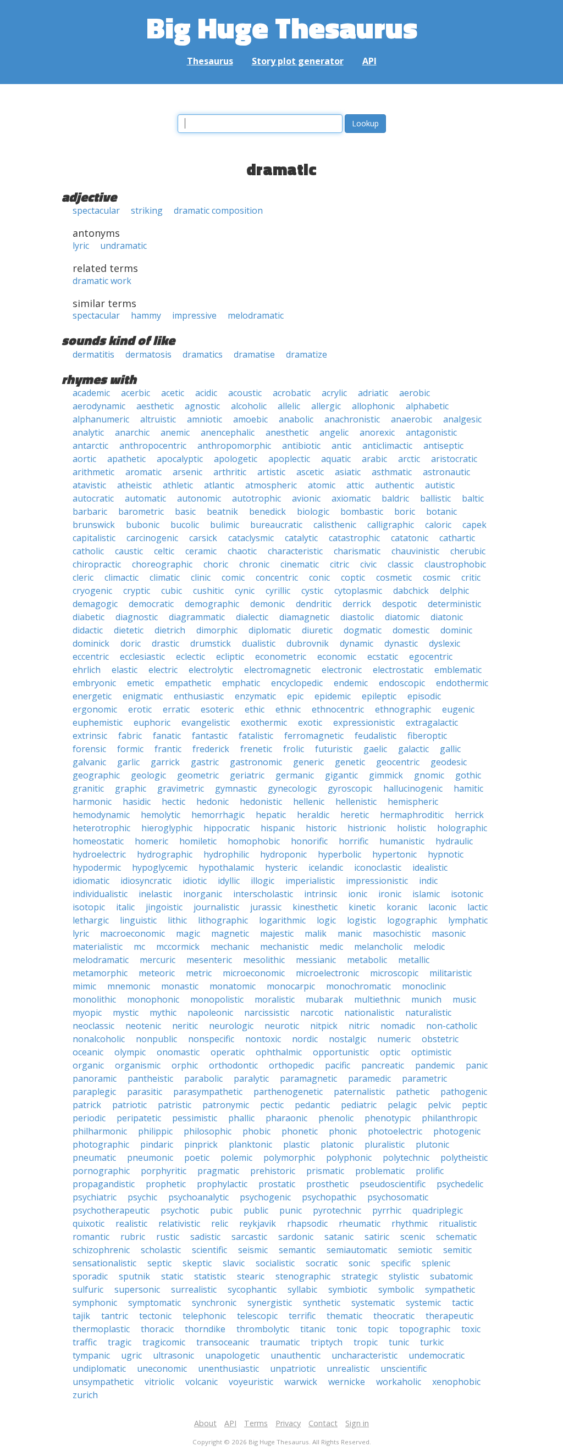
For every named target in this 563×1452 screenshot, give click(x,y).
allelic (289, 406)
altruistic (158, 419)
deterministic (454, 604)
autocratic (93, 498)
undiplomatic (99, 1368)
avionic (306, 498)
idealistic (430, 867)
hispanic (278, 828)
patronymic (225, 1105)
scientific (209, 1250)
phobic (256, 1131)
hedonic (212, 801)
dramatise (254, 354)
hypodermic (97, 867)
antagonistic (431, 432)
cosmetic (394, 577)
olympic (130, 1052)
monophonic (153, 999)
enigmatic (143, 696)
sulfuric (88, 1289)
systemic (423, 1303)
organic (88, 1065)
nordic (305, 1039)
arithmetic (93, 472)
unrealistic (348, 1368)
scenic (412, 1237)
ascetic (310, 472)
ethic (254, 709)
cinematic (299, 564)
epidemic (332, 696)
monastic (179, 986)
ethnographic (403, 709)
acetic (172, 393)
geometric (198, 775)
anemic (175, 432)
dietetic (128, 630)
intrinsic (320, 894)
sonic (359, 1263)
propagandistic (104, 1184)
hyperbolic (339, 854)
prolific (430, 1171)
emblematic (458, 670)
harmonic (92, 801)
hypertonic (394, 854)
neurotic (281, 1026)
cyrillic (278, 591)
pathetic (412, 1092)
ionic (357, 894)
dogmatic (363, 630)
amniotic (204, 419)
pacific (337, 1065)
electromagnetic (277, 670)
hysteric (281, 867)
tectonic (155, 1316)
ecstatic (382, 656)
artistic (271, 472)
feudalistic (375, 736)
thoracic (157, 1329)
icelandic (325, 867)
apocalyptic (180, 459)
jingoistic (164, 907)
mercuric (157, 960)
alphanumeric (101, 419)
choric (215, 564)
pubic (221, 1210)
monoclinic (424, 986)
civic (368, 564)
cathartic (457, 538)
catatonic (409, 538)
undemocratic (437, 1355)
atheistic (134, 485)
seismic (253, 1250)
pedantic (312, 1105)
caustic (129, 551)
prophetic (166, 1184)
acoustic (245, 393)
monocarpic (291, 986)
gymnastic (236, 788)
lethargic (91, 920)
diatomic (402, 617)
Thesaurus (210, 61)
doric (130, 643)
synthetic (321, 1303)
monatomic (232, 986)
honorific (309, 841)
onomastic (178, 1052)
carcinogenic (152, 538)
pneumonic (150, 1157)
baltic (473, 498)
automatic (145, 498)
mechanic (230, 947)
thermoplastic (101, 1329)
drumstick (210, 643)
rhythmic (409, 1223)
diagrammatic (197, 617)
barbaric (90, 511)
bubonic (142, 525)
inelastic (155, 894)
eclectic (190, 656)
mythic (163, 1012)
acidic (206, 393)
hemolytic (160, 815)
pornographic (101, 1171)
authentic (394, 485)
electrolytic (211, 670)
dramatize (306, 354)
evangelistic (205, 722)
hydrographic (164, 854)
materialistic (98, 947)
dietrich (169, 630)
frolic (293, 749)
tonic (346, 1329)
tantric (114, 1316)
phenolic (336, 1118)
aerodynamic (99, 406)
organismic (138, 1065)
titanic (312, 1329)
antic (341, 446)
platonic (337, 1144)
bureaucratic (276, 525)
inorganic (202, 894)
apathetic (126, 459)
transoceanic (222, 1342)
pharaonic (286, 1118)
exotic (310, 722)
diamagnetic (304, 617)
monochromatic (358, 986)
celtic (164, 551)
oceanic (88, 1052)
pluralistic (385, 1144)
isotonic (467, 894)
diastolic (357, 617)
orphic (185, 1065)
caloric (438, 525)
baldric (395, 498)
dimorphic (217, 630)
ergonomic (95, 709)
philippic (155, 1131)
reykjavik (257, 1223)
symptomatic (154, 1303)
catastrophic (354, 538)
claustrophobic (455, 564)
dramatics (203, 354)
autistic (440, 485)
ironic (389, 894)
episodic (424, 696)
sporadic (90, 1276)
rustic (167, 1237)
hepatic (271, 815)
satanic (339, 1237)
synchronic (214, 1303)
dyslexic (444, 643)
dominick (91, 643)
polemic (236, 1157)
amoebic (250, 419)
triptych (327, 1342)
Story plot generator (298, 61)
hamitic (468, 788)
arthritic (229, 472)
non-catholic (451, 1026)
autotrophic (256, 498)
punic (290, 1210)
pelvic (439, 1105)
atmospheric (271, 485)
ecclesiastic (142, 656)
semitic (457, 1250)
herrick (469, 815)
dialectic (252, 617)
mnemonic (128, 986)
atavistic (89, 485)
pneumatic (94, 1157)
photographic (101, 1144)
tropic (366, 1342)
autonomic (199, 498)
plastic (296, 1144)
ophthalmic (279, 1052)
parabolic (203, 1078)
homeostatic (98, 841)
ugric (131, 1355)
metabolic (367, 960)
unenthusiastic (228, 1368)
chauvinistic (415, 551)
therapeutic (449, 1316)
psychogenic (265, 1197)
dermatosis (148, 354)
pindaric (156, 1144)
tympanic (91, 1355)
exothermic (264, 722)
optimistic (431, 1052)
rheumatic (359, 1223)
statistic (210, 1276)
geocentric (398, 762)
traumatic (280, 1342)
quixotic (88, 1223)
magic (188, 933)
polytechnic (406, 1157)
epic (295, 696)
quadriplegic (437, 1210)
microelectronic (327, 973)
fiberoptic (427, 736)
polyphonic (349, 1157)
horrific (353, 841)
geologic (148, 775)
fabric (130, 736)
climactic (121, 577)
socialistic (275, 1263)
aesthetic (155, 406)
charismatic (357, 551)
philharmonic (100, 1131)
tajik (81, 1316)
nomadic (397, 1026)
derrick (357, 604)
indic (428, 881)
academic (91, 393)
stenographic (302, 1276)
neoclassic (93, 1026)
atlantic (219, 485)
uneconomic (162, 1368)
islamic (426, 894)
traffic (85, 1342)
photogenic (457, 1131)
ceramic (201, 551)
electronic (342, 670)
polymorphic (289, 1157)
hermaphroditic (412, 815)
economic (336, 656)
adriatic (373, 393)
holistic (411, 828)
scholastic (161, 1250)
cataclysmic (251, 538)
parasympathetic (207, 1092)
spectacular (96, 210)
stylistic (404, 1276)
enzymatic (255, 696)
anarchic (132, 432)
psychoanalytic (198, 1197)
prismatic (325, 1171)
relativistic (179, 1223)
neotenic (143, 1026)
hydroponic (283, 854)
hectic (173, 801)
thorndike (205, 1329)
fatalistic (256, 736)
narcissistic (266, 1012)
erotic (140, 709)
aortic (84, 459)
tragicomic (163, 1342)
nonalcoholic (99, 1039)
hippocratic (226, 828)
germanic (294, 775)
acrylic (334, 393)
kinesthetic (315, 907)
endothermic (462, 683)
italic (125, 907)
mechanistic (284, 947)
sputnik (134, 1276)
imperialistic (310, 881)
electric (163, 670)
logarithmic (282, 920)
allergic (326, 406)
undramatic (123, 246)
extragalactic (432, 722)
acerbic (135, 393)
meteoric (157, 973)
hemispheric (413, 801)
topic (378, 1329)
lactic (477, 907)
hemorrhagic (218, 815)
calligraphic (390, 525)
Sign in (357, 1423)
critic (471, 577)
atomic (321, 485)
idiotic (195, 881)
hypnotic (445, 854)
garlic (128, 762)
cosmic (436, 577)
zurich (85, 1395)
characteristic (295, 551)
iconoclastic (377, 867)
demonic (267, 604)
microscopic (394, 973)
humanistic (401, 841)
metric (199, 973)
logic (326, 920)
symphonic (95, 1303)
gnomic (429, 775)
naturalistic (428, 1012)
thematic (344, 1316)
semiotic (415, 1250)
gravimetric (180, 788)
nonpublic (156, 1039)
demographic (212, 604)
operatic (228, 1052)
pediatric (359, 1105)
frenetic (256, 749)
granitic (88, 788)
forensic (89, 749)
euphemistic (98, 722)
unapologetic (232, 1355)
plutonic (432, 1144)
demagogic (95, 604)
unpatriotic (293, 1368)
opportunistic (341, 1052)
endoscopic (402, 683)
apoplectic (289, 459)
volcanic (201, 1382)
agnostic (202, 406)
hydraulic (454, 841)
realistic (131, 1223)
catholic (88, 551)
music (464, 999)
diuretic (317, 630)
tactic (462, 1303)
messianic (316, 960)
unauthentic (296, 1355)
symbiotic (347, 1289)
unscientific (403, 1368)
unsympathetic (103, 1382)
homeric (151, 841)
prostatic (276, 1184)
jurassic (266, 907)
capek (474, 525)
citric (339, 564)
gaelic (375, 749)
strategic (359, 1276)
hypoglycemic (159, 867)
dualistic (258, 643)
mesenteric (209, 960)
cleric (83, 577)
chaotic (242, 551)
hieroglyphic (166, 828)
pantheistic (150, 1078)
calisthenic (334, 525)
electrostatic (398, 670)
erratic (176, 709)
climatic (165, 577)
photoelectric (395, 1131)
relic (219, 1223)
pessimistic (194, 1118)
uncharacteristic (365, 1355)
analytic (88, 432)
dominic (456, 630)
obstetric (440, 1039)
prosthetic (327, 1184)
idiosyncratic (146, 881)
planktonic (250, 1144)
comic (233, 577)
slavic (234, 1263)
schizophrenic (101, 1250)
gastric (205, 762)
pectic (272, 1105)
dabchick (411, 591)
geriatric (247, 775)
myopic (87, 1012)
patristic (174, 1105)
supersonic (137, 1289)
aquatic (336, 459)
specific (396, 1263)
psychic (142, 1197)
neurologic (231, 1026)
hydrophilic (226, 854)
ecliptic (230, 656)
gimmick (386, 775)
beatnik (222, 511)
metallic (413, 960)
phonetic (300, 1131)
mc (139, 947)
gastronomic (256, 762)
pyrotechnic (337, 1210)
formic (130, 749)
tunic (399, 1342)
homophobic (254, 841)
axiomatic (351, 498)
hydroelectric (99, 854)
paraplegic (94, 1092)
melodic (429, 947)
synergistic (269, 1303)
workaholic (398, 1382)
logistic (361, 920)
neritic (185, 1026)
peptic (474, 1105)
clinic (201, 577)
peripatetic (139, 1118)
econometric (280, 656)
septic (159, 1263)
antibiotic (301, 446)
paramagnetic (308, 1078)
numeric (394, 1039)
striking (147, 210)
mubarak (324, 999)
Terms (256, 1423)
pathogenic (463, 1092)
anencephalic (228, 432)
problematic (380, 1171)
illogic (262, 881)
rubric (132, 1237)
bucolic (184, 525)
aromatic (143, 472)
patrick (87, 1105)
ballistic (435, 498)
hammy (146, 315)
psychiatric (95, 1197)
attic (355, 485)
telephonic (204, 1316)
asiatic (348, 472)
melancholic (378, 947)
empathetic (188, 683)
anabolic (296, 419)
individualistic (100, 894)
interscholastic (263, 894)
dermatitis (93, 354)
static (172, 1276)
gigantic (341, 775)
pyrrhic (386, 1210)
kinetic (362, 907)
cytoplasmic (358, 591)
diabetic (88, 617)
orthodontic (233, 1065)
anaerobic (411, 419)
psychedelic (460, 1184)
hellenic (308, 801)
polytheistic (464, 1157)
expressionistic (364, 722)
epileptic (379, 696)
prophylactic (222, 1184)
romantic (91, 1237)
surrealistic (194, 1289)
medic (331, 947)
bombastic (361, 511)
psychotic (180, 1210)
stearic (250, 1276)
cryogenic (92, 591)
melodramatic (256, 315)
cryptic (136, 591)
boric (404, 511)
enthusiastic (199, 696)
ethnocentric (338, 709)
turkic (432, 1342)
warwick (300, 1382)
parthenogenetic (288, 1092)
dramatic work (102, 281)
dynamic (356, 643)
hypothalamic (226, 867)
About (205, 1423)
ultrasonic (173, 1355)
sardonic (295, 1237)
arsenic (187, 472)
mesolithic (264, 960)
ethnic (288, 709)
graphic (130, 788)
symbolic (396, 1289)
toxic (471, 1329)
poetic (196, 1157)
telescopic (257, 1316)
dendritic (314, 604)
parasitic (144, 1092)
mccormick (178, 947)
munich (426, 999)
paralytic (251, 1078)
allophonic (373, 406)
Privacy (288, 1423)
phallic (241, 1118)
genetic (350, 762)
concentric (277, 577)
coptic (353, 577)
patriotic (129, 1105)
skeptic (197, 1263)
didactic (88, 630)
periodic (89, 1118)
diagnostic (136, 617)
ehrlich (87, 670)
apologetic (235, 459)
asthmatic (392, 472)
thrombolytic (262, 1329)
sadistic (205, 1237)
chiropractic (97, 564)
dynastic (401, 643)
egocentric (430, 656)
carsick (203, 538)
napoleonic (210, 1012)
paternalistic (359, 1092)
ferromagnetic (314, 736)
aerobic (414, 393)
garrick (165, 762)
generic (308, 762)
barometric (141, 511)
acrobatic (292, 393)
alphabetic (427, 406)
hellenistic (356, 801)
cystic (312, 591)
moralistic (275, 999)
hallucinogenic (413, 788)
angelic (334, 432)
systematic (373, 1303)
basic (185, 511)
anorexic (377, 432)
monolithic (94, 999)
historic (321, 828)
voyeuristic (251, 1382)
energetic (92, 696)
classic (400, 564)
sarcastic (249, 1237)
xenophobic (456, 1382)
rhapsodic (307, 1223)
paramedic (369, 1078)
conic (319, 577)
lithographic (223, 920)
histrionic (366, 828)
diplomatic (270, 630)
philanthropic (449, 1118)
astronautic (446, 472)
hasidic (137, 801)
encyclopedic (297, 683)
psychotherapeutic (111, 1210)
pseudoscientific (393, 1184)
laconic (442, 907)
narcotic (316, 1012)
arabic (374, 459)
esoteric (217, 709)
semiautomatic (357, 1250)
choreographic (162, 564)
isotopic (89, 907)
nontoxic (263, 1039)
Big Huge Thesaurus (281, 27)
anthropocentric (152, 446)
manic (350, 933)
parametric (424, 1078)
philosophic (207, 1131)
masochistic (397, 933)
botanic (441, 511)
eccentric (91, 656)
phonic (343, 1131)
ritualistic (458, 1223)
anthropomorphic (234, 446)
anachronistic (352, 419)
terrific (302, 1316)
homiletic (198, 841)
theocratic (394, 1316)
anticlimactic (387, 446)
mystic (126, 1012)
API (369, 61)
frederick (210, 749)
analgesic (462, 419)
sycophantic (252, 1289)
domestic (411, 630)
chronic (254, 564)
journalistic (216, 907)
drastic (165, 643)
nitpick (324, 1026)
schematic (456, 1237)
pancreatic (382, 1065)
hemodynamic (101, 815)
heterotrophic (101, 828)
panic (477, 1065)
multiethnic (377, 999)
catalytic (301, 538)
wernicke (346, 1382)
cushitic (208, 591)
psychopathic (329, 1197)
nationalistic (369, 1012)
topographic (424, 1329)
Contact (323, 1423)
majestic (277, 933)
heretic (354, 815)
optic (390, 1052)
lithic (177, 920)
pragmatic (218, 1171)
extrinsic (90, 736)
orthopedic (291, 1065)
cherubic (467, 551)
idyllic (229, 881)
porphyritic (163, 1171)
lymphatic (468, 920)
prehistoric (272, 1171)
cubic (171, 591)
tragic (119, 1342)
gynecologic (292, 788)
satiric (377, 1237)
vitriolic (159, 1382)
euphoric (152, 722)
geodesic (448, 762)
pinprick (201, 1144)
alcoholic (249, 406)
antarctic (90, 446)
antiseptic (443, 446)
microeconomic (254, 973)
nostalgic (347, 1039)
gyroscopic (350, 788)
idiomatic (91, 881)
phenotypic (388, 1118)
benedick (267, 511)
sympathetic (450, 1289)
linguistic (138, 920)
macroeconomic (132, 933)
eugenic (458, 709)
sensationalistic (104, 1263)
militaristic (450, 973)
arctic (409, 459)
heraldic (313, 815)
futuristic (333, 749)
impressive (194, 315)
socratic (322, 1263)
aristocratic (454, 459)
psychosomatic (397, 1197)
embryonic (94, 683)
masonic (449, 933)
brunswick (94, 525)
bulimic (224, 525)
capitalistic (94, 538)
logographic (412, 920)
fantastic (210, 736)
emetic (140, 683)
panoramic (95, 1078)
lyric (81, 246)
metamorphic (100, 973)
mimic (84, 986)
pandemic (435, 1065)
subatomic (451, 1276)
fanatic (167, 736)
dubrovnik (307, 643)
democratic (151, 604)
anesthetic (287, 432)
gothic (468, 775)
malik (316, 933)
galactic (413, 749)
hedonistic (261, 801)
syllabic (302, 1289)
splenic (436, 1263)
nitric (359, 1026)
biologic (313, 511)
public (256, 1210)
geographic (96, 775)
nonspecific (211, 1039)
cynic (245, 591)
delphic (454, 591)
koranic (402, 907)
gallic (450, 749)
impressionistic (377, 881)
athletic (178, 485)
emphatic (241, 683)
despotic (399, 604)
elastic (124, 670)
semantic (297, 1250)
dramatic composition (218, 210)
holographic (462, 828)
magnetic (230, 933)
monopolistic (217, 999)
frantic (167, 749)
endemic (351, 683)
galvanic (89, 762)
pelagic (402, 1105)
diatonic (446, 617)
